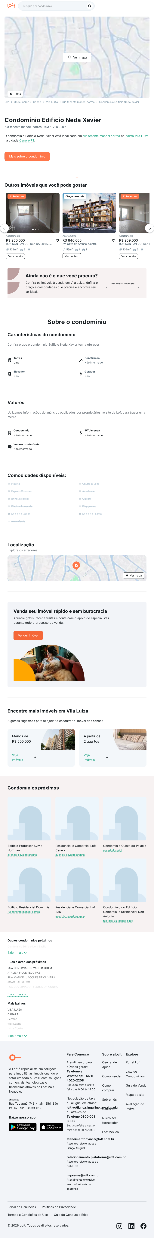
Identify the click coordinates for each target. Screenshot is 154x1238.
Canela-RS (26, 140)
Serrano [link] (12, 1019)
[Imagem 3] (94, 229)
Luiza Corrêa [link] (15, 1028)
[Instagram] (119, 1226)
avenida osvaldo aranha (22, 854)
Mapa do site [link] (135, 1095)
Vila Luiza (52, 101)
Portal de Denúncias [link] (22, 1207)
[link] (122, 283)
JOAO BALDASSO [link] (19, 982)
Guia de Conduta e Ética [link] (71, 1215)
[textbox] (56, 6)
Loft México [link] (110, 1132)
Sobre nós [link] (109, 1099)
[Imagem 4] (40, 229)
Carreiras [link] (108, 1109)
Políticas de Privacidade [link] (59, 1207)
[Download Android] (23, 1127)
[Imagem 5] (43, 229)
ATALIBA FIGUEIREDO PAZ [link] (24, 972)
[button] (77, 568)
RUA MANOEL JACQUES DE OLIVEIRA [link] (31, 977)
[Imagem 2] (35, 229)
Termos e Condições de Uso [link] (28, 1215)
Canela (37, 101)
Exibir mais (15, 952)
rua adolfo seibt (112, 850)
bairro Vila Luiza (137, 136)
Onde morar (21, 101)
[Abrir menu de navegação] (144, 6)
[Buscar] (90, 6)
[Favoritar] (57, 240)
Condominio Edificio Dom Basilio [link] (27, 946)
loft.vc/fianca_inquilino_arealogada (92, 1107)
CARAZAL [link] (14, 1014)
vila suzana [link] (14, 1023)
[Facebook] (143, 1226)
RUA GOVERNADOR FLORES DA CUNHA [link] (33, 986)
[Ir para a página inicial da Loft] (13, 6)
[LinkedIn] (131, 1226)
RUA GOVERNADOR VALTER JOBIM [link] (30, 968)
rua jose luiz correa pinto (118, 920)
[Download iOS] (51, 1127)
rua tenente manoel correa (101, 136)
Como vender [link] (112, 1076)
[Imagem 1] (33, 229)
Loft (7, 101)
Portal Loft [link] (133, 1062)
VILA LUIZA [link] (15, 1009)
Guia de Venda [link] (136, 1085)
